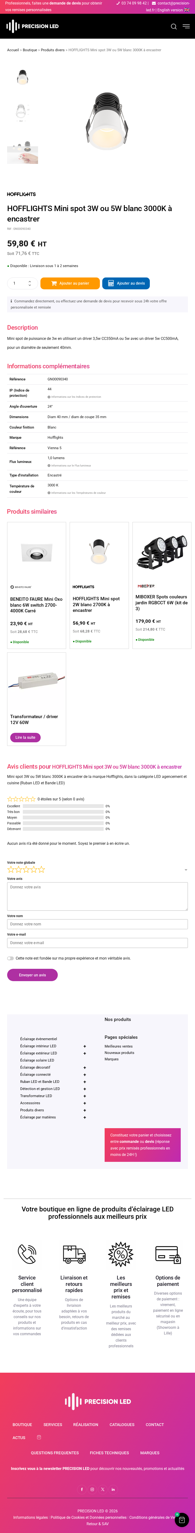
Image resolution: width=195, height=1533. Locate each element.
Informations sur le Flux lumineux (70, 465)
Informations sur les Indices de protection (75, 396)
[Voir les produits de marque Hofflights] (21, 193)
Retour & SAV (98, 1524)
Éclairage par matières (53, 1117)
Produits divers (53, 50)
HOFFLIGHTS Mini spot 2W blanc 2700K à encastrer (96, 604)
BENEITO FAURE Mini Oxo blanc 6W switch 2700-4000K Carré (36, 605)
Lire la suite (25, 737)
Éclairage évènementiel (38, 1039)
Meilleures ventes (119, 1046)
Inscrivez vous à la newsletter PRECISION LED (50, 1468)
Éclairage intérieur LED (53, 1046)
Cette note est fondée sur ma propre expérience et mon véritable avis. (73, 958)
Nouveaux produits (119, 1053)
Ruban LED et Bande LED (53, 1081)
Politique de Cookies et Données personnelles (89, 1517)
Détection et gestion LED (53, 1088)
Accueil (13, 50)
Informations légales (30, 1517)
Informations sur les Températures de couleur (77, 492)
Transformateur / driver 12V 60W (34, 719)
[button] (182, 1520)
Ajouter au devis (131, 283)
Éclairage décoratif (53, 1067)
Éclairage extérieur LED (53, 1053)
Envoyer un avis (32, 975)
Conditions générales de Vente (154, 1517)
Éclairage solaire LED (37, 1060)
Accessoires (53, 1103)
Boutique (30, 50)
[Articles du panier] (41, 1437)
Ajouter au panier (74, 283)
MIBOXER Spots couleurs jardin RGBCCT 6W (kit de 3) (162, 602)
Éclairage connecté (53, 1074)
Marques (112, 1059)
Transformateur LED (53, 1096)
